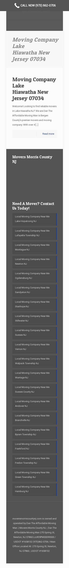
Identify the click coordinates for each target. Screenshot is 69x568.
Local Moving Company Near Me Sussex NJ (32, 332)
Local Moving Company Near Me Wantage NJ (32, 375)
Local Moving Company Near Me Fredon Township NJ (32, 460)
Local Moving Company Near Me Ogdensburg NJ (32, 275)
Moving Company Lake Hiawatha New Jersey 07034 (34, 88)
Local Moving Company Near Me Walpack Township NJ (32, 361)
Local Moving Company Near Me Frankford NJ (32, 446)
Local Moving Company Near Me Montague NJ (32, 247)
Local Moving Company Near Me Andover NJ (32, 403)
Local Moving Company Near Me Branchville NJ (32, 418)
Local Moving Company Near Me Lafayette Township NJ (32, 233)
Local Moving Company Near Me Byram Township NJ (32, 432)
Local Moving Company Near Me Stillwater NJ (32, 318)
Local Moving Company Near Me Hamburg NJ (32, 489)
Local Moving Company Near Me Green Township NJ (32, 474)
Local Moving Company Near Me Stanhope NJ (32, 304)
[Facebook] (34, 557)
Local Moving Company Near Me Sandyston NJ (32, 290)
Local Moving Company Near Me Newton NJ (32, 261)
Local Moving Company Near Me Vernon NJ (32, 346)
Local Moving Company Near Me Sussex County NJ (32, 389)
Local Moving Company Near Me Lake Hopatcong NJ (32, 219)
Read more (48, 133)
